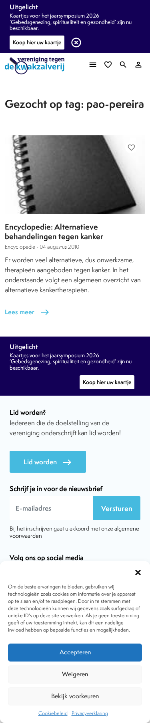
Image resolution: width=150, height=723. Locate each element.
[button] (138, 571)
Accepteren (75, 652)
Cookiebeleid (53, 713)
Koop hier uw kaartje (37, 42)
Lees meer (27, 312)
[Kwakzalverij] (37, 66)
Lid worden (48, 462)
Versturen (116, 508)
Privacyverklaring (90, 713)
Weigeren (75, 674)
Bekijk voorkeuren (75, 696)
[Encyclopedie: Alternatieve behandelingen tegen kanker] (75, 174)
